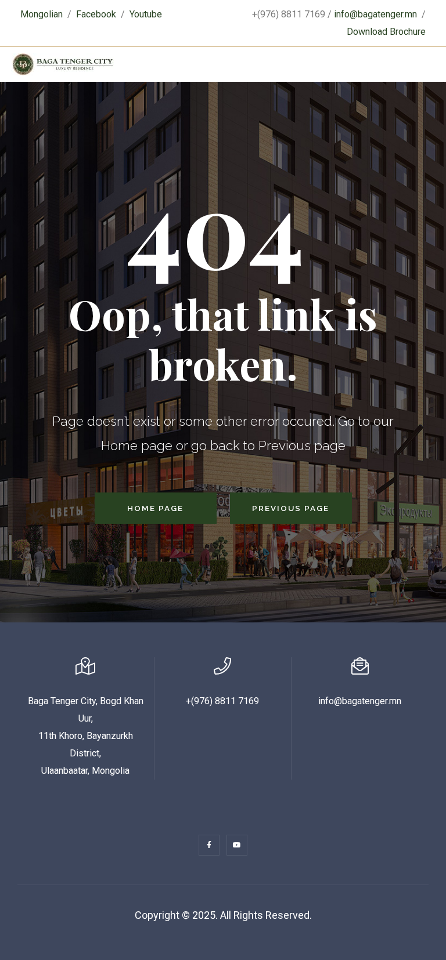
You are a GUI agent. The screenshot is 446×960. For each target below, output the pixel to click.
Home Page (155, 508)
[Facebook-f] (209, 845)
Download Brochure (386, 31)
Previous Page (290, 508)
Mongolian (41, 14)
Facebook (96, 14)
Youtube (146, 14)
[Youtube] (236, 845)
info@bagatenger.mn (375, 14)
